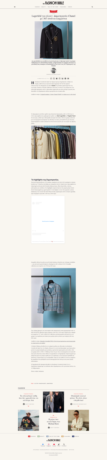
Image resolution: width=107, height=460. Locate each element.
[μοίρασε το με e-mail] (68, 78)
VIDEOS (70, 6)
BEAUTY (44, 6)
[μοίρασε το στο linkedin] (62, 78)
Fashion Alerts (42, 383)
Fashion (33, 436)
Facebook (43, 445)
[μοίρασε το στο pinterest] (65, 78)
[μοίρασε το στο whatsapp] (57, 78)
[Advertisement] (53, 104)
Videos (77, 436)
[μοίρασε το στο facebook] (51, 78)
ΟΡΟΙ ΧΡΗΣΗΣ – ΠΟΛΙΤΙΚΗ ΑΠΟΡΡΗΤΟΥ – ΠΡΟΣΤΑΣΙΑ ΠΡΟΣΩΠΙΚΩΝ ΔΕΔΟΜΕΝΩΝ (50, 449)
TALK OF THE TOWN (53, 6)
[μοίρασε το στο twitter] (54, 78)
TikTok (58, 445)
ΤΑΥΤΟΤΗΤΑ (71, 449)
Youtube (54, 445)
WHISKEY (56, 455)
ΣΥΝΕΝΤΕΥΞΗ (53, 417)
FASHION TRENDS (28, 393)
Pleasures (67, 436)
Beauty (42, 436)
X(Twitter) (64, 445)
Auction (53, 11)
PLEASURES (63, 6)
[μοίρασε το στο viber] (60, 78)
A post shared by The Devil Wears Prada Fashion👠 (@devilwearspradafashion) (48, 241)
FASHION (37, 6)
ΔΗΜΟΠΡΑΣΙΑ (50, 383)
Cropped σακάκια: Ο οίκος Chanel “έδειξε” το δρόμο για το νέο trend (58, 94)
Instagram (48, 445)
